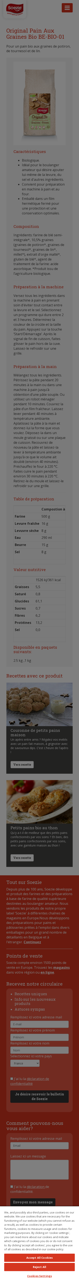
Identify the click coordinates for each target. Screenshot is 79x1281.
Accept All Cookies (39, 1258)
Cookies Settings (39, 1276)
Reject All (39, 1267)
